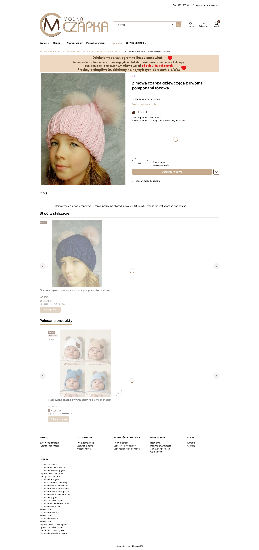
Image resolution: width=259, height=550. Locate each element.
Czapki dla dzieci (48, 464)
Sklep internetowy (128, 546)
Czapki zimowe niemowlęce (53, 533)
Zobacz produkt (50, 309)
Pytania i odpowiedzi (50, 445)
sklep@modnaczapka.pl (207, 5)
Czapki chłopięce (48, 497)
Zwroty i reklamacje (49, 442)
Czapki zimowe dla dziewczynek (103, 51)
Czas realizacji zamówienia (126, 448)
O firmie (191, 445)
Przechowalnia (83, 448)
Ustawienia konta (84, 445)
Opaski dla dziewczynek (52, 527)
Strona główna (46, 51)
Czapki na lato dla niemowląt (54, 482)
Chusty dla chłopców (50, 476)
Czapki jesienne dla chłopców (54, 491)
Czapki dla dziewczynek (75, 51)
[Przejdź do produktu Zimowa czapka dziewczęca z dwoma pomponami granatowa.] (77, 253)
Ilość (134, 158)
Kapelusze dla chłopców (51, 473)
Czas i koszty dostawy (124, 445)
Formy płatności (121, 442)
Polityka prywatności (160, 445)
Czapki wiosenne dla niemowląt (55, 485)
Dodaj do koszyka (172, 171)
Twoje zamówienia (85, 442)
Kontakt (191, 442)
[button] (178, 24)
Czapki (58, 51)
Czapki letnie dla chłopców (53, 467)
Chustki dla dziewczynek (52, 530)
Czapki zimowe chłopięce (52, 470)
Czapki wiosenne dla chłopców (55, 494)
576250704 (183, 5)
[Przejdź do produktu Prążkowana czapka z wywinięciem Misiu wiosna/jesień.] (85, 363)
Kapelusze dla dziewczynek (53, 524)
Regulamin (155, 442)
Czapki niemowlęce (49, 479)
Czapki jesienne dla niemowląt (54, 488)
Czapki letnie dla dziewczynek (55, 503)
